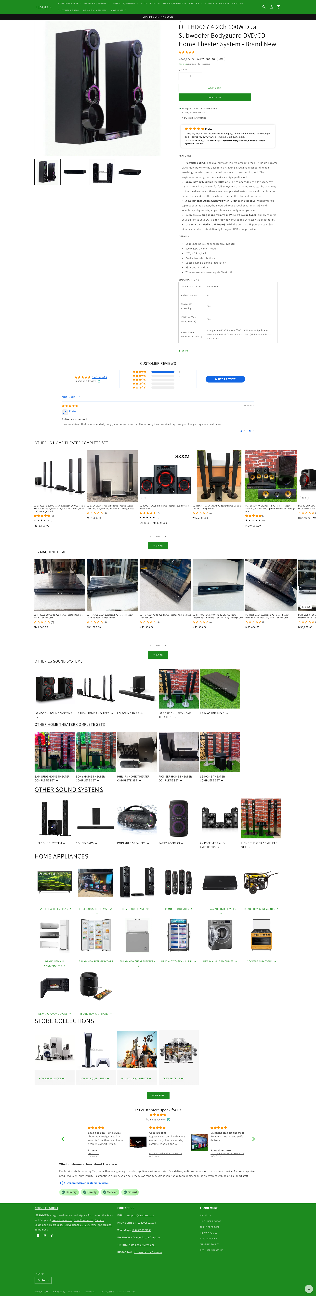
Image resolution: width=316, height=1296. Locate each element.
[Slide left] (150, 536)
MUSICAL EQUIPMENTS (134, 1078)
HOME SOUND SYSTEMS (135, 909)
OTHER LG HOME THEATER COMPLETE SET (71, 442)
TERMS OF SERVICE (210, 1227)
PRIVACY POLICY (208, 1232)
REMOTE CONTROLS (177, 909)
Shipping (183, 64)
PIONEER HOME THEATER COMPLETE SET (175, 778)
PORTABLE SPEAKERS (131, 843)
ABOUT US (205, 1215)
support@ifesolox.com (140, 1215)
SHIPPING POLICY (209, 1244)
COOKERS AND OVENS (259, 961)
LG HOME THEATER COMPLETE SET (212, 778)
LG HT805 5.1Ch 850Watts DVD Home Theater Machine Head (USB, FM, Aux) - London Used (267, 616)
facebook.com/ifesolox (146, 1237)
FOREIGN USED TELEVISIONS (96, 909)
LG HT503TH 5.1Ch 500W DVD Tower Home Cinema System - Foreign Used (217, 507)
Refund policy (59, 1292)
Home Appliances (62, 1220)
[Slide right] (165, 536)
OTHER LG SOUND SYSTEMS (59, 661)
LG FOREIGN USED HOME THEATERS (175, 715)
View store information (194, 117)
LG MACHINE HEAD (51, 551)
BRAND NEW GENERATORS (259, 909)
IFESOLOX (45, 1292)
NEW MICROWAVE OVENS (52, 1013)
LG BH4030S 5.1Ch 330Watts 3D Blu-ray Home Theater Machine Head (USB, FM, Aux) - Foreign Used (218, 616)
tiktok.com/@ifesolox (142, 1245)
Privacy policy (74, 1292)
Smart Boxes (56, 1225)
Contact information (126, 1292)
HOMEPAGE (158, 1095)
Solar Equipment (83, 1220)
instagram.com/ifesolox (148, 1252)
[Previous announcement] (35, 17)
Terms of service (90, 1292)
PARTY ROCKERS (169, 843)
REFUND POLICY (208, 1238)
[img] (70, 406)
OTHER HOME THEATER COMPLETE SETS (70, 724)
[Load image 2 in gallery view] (75, 172)
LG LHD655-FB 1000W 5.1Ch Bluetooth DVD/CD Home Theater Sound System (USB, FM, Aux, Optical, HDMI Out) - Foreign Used (59, 509)
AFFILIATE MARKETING (211, 1250)
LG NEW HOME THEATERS (92, 713)
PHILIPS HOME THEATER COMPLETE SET (133, 778)
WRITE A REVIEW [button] (225, 379)
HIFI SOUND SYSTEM (48, 843)
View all (158, 545)
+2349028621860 (146, 1222)
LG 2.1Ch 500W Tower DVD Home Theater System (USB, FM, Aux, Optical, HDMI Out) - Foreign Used (110, 507)
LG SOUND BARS (128, 713)
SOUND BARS (85, 843)
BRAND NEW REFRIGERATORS (96, 961)
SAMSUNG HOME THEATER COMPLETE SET (52, 778)
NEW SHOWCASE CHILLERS (177, 961)
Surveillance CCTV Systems (80, 1225)
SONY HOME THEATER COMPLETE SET (90, 778)
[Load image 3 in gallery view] (102, 172)
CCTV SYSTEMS (171, 1078)
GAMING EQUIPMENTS (93, 1078)
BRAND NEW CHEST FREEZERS (137, 961)
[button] (69, 3)
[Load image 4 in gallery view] (130, 172)
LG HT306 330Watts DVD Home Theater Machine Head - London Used (165, 616)
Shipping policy (107, 1292)
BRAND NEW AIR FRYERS (94, 1013)
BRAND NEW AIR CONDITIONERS (54, 964)
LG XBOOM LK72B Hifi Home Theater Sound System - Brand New (165, 507)
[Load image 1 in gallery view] (47, 172)
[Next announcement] (280, 17)
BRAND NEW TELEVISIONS (53, 909)
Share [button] (185, 350)
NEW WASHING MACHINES (218, 961)
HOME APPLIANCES (61, 856)
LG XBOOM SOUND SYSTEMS (53, 713)
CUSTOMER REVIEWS (210, 1221)
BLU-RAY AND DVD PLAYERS (220, 909)
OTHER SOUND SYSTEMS (69, 789)
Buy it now (215, 97)
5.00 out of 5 (99, 377)
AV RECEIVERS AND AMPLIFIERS (212, 845)
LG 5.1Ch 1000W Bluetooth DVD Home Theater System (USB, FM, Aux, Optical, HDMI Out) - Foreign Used (270, 509)
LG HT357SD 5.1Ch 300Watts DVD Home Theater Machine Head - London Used (109, 616)
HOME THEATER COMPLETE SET (259, 845)
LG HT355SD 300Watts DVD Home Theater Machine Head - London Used (58, 616)
